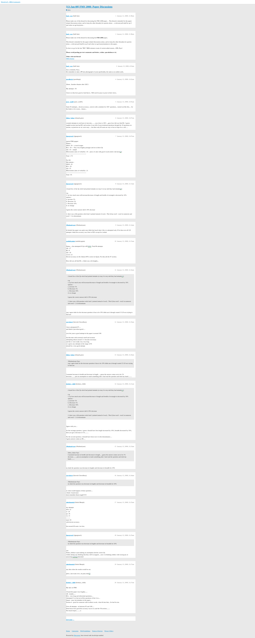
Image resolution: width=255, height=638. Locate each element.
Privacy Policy (108, 631)
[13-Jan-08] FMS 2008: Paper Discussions (89, 6)
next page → (70, 619)
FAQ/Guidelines (85, 631)
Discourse (77, 635)
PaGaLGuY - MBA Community (10, 2)
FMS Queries (70, 58)
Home (68, 631)
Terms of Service (97, 631)
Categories (75, 631)
